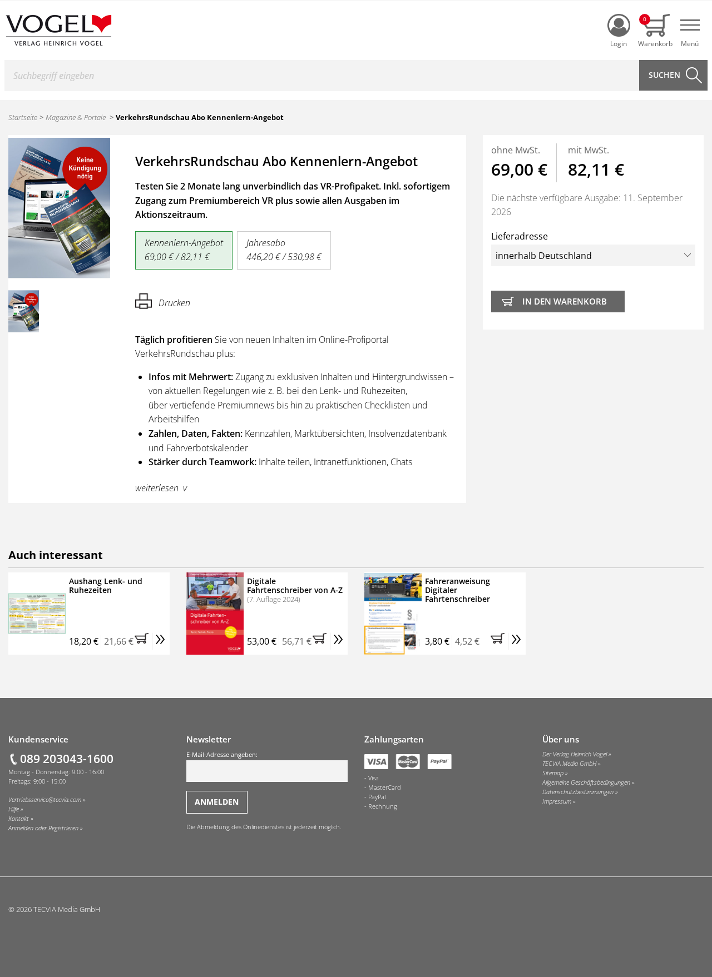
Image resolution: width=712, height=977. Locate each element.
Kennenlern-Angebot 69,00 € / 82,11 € (184, 250)
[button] (143, 641)
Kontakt (18, 819)
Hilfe (13, 809)
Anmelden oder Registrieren (43, 828)
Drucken (174, 303)
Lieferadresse (519, 236)
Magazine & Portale (76, 117)
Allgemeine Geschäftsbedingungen (586, 782)
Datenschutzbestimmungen (578, 792)
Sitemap (552, 773)
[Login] (618, 25)
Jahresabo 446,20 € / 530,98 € (284, 250)
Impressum (556, 801)
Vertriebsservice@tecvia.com (44, 800)
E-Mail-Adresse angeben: (222, 755)
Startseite (22, 117)
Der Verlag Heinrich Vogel (574, 754)
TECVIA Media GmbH (569, 763)
